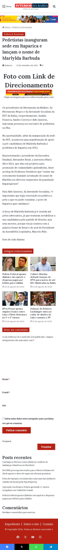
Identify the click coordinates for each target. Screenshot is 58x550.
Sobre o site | (33, 524)
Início (7, 27)
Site (4, 405)
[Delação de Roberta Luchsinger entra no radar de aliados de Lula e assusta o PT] (43, 298)
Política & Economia (22, 27)
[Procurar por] (54, 7)
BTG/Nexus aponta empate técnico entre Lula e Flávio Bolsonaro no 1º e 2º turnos (14, 313)
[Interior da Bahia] (32, 6)
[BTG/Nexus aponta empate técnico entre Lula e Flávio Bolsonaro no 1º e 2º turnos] (15, 298)
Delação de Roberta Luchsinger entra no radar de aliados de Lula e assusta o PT (41, 313)
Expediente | (14, 524)
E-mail (6, 392)
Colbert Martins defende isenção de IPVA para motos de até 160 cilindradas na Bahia (43, 278)
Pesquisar (6, 441)
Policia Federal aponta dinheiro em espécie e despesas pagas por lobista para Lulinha (14, 278)
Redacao (8, 65)
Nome (6, 379)
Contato (48, 524)
